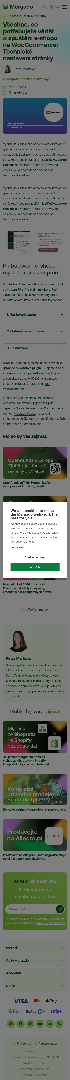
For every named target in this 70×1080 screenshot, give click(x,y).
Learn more (16, 547)
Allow (35, 567)
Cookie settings (35, 557)
